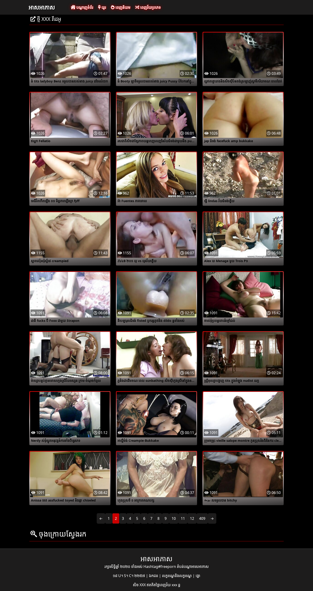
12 (192, 518)
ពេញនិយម (122, 7)
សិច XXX (140, 584)
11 (183, 518)
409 (202, 518)
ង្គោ (198, 575)
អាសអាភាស (42, 7)
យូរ (103, 7)
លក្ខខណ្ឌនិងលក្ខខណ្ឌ (177, 575)
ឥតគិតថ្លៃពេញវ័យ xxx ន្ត (163, 584)
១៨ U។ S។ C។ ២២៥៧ (129, 575)
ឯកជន (154, 575)
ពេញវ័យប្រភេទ (150, 7)
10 (174, 518)
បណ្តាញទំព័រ (84, 7)
